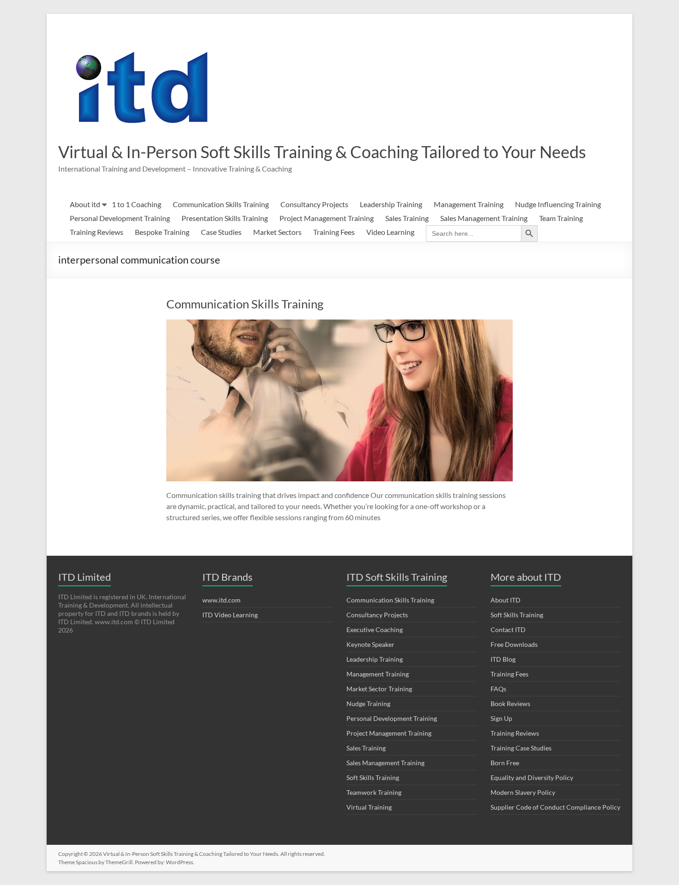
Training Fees (334, 231)
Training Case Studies (521, 748)
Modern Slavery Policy (523, 792)
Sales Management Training (483, 218)
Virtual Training (369, 807)
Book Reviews (510, 703)
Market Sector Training (379, 689)
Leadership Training (391, 204)
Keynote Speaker (370, 644)
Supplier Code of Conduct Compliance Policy (555, 807)
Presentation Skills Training (225, 218)
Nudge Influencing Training (558, 204)
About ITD (506, 600)
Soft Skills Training (372, 777)
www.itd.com (221, 600)
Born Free (505, 763)
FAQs (498, 689)
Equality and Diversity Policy (532, 777)
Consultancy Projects (314, 204)
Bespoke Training (162, 231)
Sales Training (407, 218)
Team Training (561, 218)
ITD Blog (503, 659)
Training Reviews (96, 231)
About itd (85, 204)
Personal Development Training (120, 218)
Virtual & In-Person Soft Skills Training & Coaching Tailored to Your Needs (322, 151)
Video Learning (390, 231)
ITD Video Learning (230, 615)
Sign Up (501, 718)
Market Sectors (277, 231)
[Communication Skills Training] (339, 324)
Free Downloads (514, 644)
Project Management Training (326, 218)
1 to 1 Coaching (136, 204)
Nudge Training (368, 703)
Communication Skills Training (221, 204)
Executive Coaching (374, 629)
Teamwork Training (373, 792)
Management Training (468, 204)
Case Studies (221, 231)
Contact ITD (508, 629)
